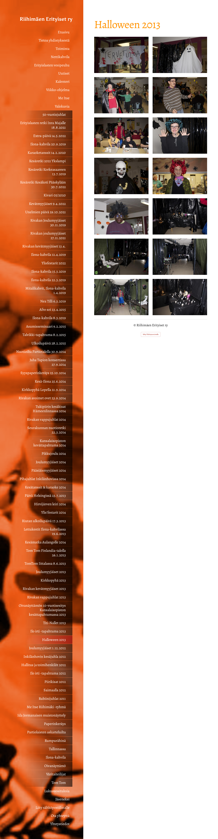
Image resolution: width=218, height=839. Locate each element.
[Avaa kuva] (121, 55)
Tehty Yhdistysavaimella (151, 334)
